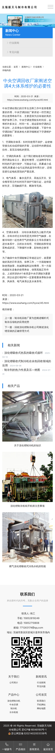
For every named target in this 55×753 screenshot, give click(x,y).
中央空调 (7, 108)
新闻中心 (26, 66)
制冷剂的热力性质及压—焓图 (22, 369)
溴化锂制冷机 (13, 700)
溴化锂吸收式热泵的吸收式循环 (24, 352)
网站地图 (41, 708)
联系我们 (41, 700)
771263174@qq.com (31, 627)
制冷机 (14, 708)
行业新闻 (14, 42)
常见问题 (14, 52)
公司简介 (13, 682)
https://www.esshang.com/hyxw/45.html (27, 99)
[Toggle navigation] (50, 7)
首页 (16, 66)
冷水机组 (13, 712)
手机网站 (41, 704)
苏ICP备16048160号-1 (34, 729)
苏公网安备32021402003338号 (29, 733)
